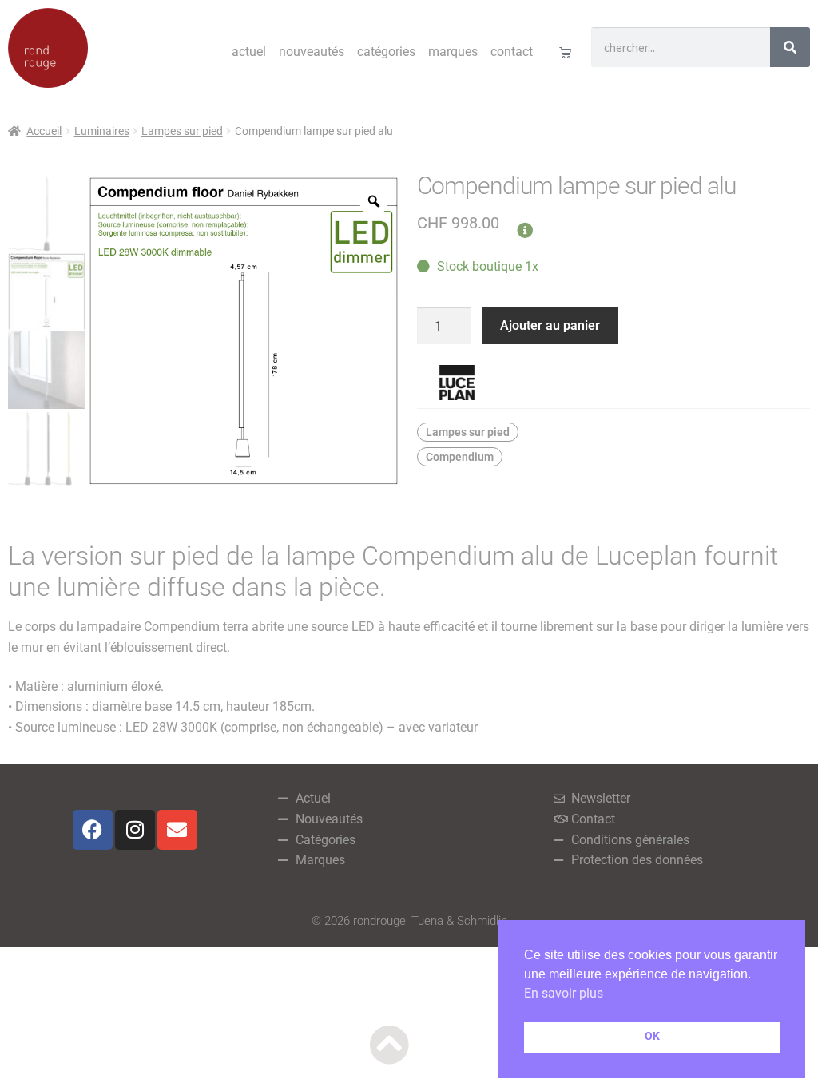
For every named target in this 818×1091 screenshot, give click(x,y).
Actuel (249, 51)
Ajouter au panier (550, 325)
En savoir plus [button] (563, 993)
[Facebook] (93, 830)
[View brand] (613, 382)
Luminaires (101, 131)
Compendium (460, 456)
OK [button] (652, 1036)
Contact (511, 51)
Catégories (386, 51)
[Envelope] (177, 830)
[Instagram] (135, 830)
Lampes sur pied (182, 131)
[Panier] (565, 52)
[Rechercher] (790, 47)
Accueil (44, 131)
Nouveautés (311, 51)
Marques (453, 51)
